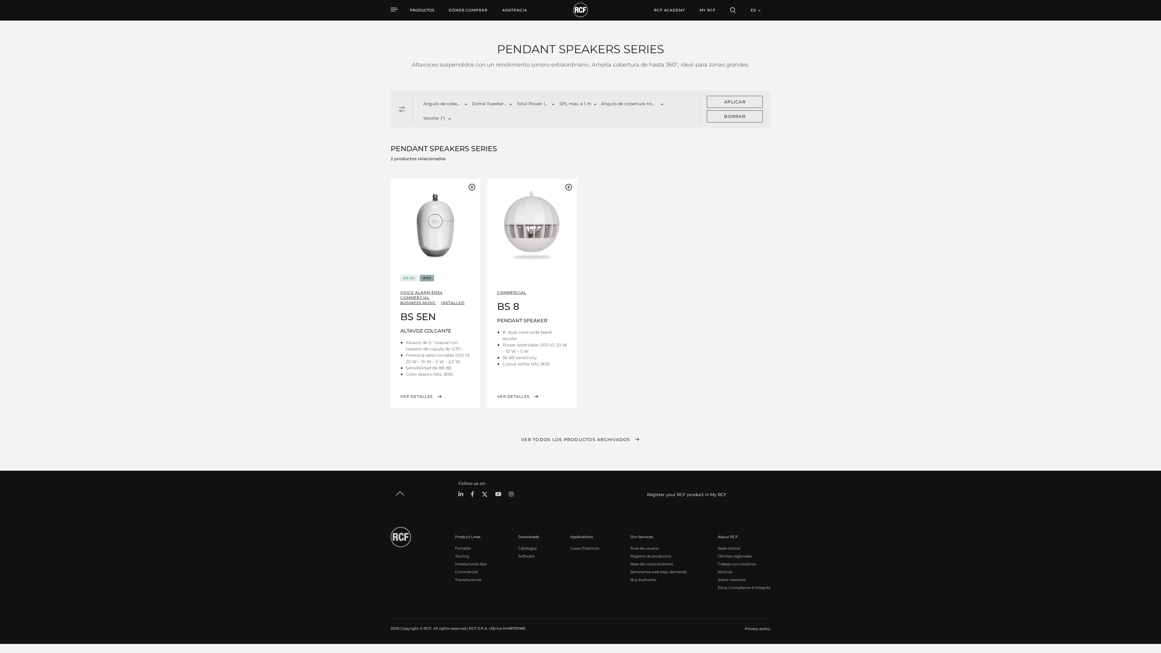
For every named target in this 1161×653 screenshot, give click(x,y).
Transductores (468, 579)
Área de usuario (644, 548)
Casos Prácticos (584, 548)
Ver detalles (416, 397)
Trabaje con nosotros (737, 564)
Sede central (729, 548)
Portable (463, 548)
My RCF (708, 10)
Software (526, 556)
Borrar (735, 116)
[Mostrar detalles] (435, 225)
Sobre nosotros (732, 579)
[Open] (466, 104)
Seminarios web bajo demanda (658, 572)
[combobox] (440, 104)
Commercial (466, 572)
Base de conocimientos (651, 564)
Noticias (725, 572)
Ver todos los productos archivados (575, 439)
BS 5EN (418, 317)
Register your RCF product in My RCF (687, 494)
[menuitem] (468, 10)
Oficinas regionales (735, 556)
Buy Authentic (643, 579)
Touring (462, 556)
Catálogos (527, 548)
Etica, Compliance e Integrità (744, 587)
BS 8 (508, 306)
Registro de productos (650, 556)
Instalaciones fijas (471, 564)
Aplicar (735, 102)
